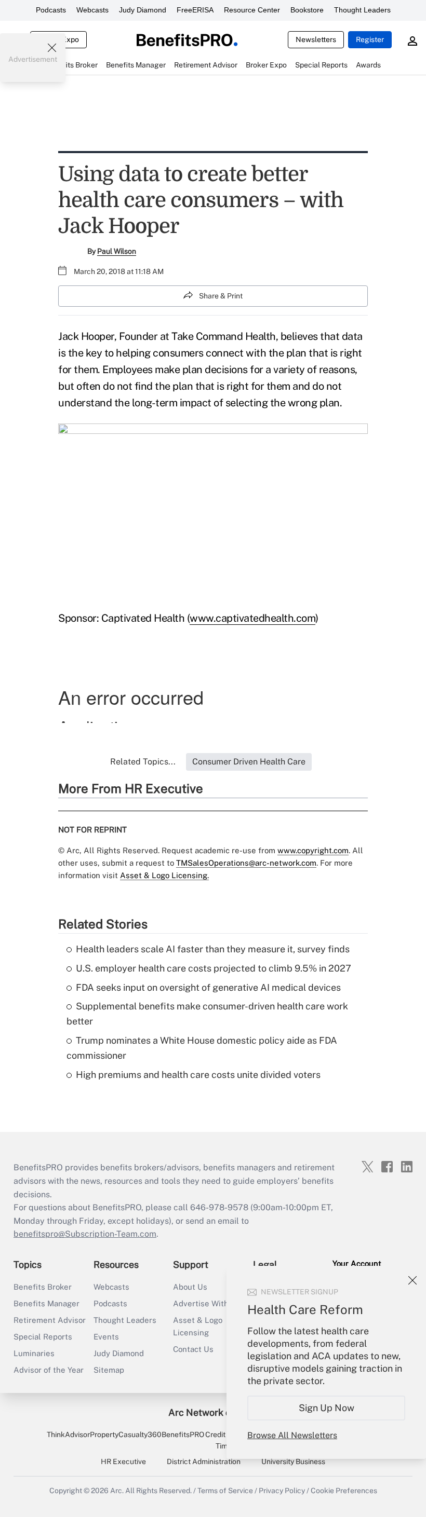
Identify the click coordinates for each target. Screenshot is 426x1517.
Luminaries (34, 1353)
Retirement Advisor (50, 1320)
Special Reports (43, 1336)
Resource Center (252, 10)
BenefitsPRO (183, 1434)
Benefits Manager (46, 1303)
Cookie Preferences (344, 1490)
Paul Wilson (116, 251)
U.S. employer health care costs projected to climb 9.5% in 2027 (213, 968)
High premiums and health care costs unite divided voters (198, 1074)
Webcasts (92, 10)
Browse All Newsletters (292, 1435)
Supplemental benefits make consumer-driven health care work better (207, 1014)
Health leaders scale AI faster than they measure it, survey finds (213, 949)
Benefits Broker (43, 1286)
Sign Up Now (326, 1407)
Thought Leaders (362, 10)
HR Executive (123, 1461)
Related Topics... (143, 762)
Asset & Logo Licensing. (164, 875)
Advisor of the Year (49, 1369)
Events (106, 1336)
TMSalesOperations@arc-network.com (246, 862)
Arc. (117, 1490)
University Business (293, 1461)
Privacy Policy (282, 1490)
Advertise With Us (207, 1303)
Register (370, 39)
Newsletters (316, 39)
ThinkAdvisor (68, 1434)
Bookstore (307, 10)
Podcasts (51, 10)
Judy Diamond (142, 10)
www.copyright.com (313, 850)
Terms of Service (225, 1490)
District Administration (204, 1461)
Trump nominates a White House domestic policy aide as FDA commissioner (201, 1048)
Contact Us (193, 1349)
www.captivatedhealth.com (252, 618)
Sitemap (109, 1369)
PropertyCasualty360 (126, 1434)
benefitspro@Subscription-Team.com (85, 1234)
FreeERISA (195, 10)
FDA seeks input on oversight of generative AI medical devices (208, 987)
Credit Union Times (225, 1440)
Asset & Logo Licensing (197, 1326)
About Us (190, 1286)
